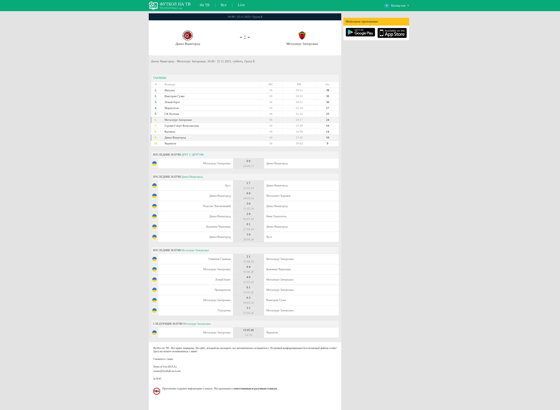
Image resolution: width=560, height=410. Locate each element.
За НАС (157, 378)
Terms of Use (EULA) (165, 366)
